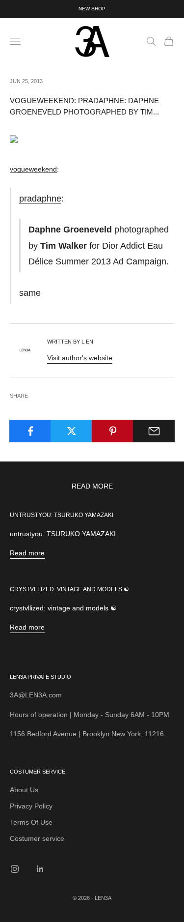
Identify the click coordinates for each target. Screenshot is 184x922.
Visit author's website (79, 358)
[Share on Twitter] (71, 431)
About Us (24, 790)
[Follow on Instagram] (15, 869)
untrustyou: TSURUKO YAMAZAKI (61, 515)
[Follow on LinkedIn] (40, 869)
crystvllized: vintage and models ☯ (69, 589)
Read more (27, 553)
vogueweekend (33, 169)
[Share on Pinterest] (112, 431)
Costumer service (37, 838)
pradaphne (40, 198)
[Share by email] (153, 431)
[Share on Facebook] (30, 431)
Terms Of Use (31, 822)
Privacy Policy (31, 806)
